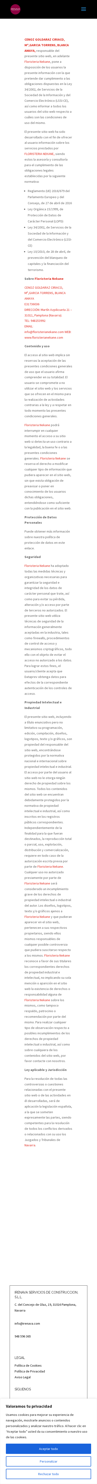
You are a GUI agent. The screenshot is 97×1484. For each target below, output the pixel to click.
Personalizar (48, 1461)
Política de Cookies (28, 1365)
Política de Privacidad (30, 1371)
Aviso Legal (23, 1377)
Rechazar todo (48, 1474)
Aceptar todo (48, 1449)
